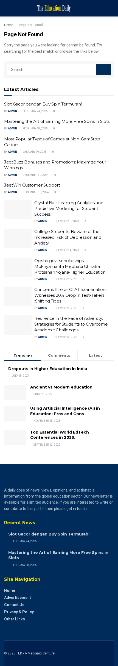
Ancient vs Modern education (61, 387)
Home (8, 25)
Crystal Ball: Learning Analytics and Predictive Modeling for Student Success (68, 208)
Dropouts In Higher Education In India (47, 368)
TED (19, 653)
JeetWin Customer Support (32, 185)
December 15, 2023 (65, 221)
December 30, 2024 (35, 174)
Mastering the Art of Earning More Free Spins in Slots (56, 121)
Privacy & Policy (19, 612)
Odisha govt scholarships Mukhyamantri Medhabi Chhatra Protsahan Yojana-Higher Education (70, 266)
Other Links (14, 619)
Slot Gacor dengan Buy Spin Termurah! (43, 104)
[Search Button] (103, 69)
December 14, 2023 (65, 250)
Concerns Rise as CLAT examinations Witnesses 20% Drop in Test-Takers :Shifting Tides (70, 295)
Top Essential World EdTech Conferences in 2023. (59, 435)
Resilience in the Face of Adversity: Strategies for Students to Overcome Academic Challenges (71, 324)
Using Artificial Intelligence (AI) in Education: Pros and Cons (65, 411)
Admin (12, 111)
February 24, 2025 (35, 111)
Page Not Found (31, 25)
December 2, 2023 (64, 279)
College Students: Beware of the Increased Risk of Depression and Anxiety (67, 237)
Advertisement (17, 597)
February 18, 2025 (35, 128)
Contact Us (14, 605)
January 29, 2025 (34, 151)
